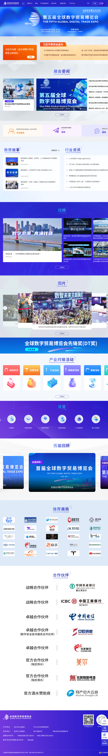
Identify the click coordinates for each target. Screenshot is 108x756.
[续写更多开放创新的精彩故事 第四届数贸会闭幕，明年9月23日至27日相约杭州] (62, 308)
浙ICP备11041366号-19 (36, 752)
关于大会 (72, 3)
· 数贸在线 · (62, 3)
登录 (95, 3)
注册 (102, 3)
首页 (23, 3)
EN (88, 3)
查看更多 (62, 114)
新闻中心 (30, 3)
